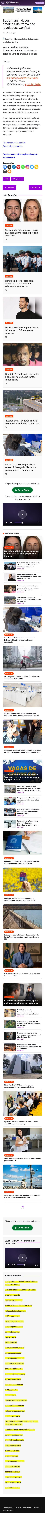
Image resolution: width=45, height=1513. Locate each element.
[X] (9, 167)
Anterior (11, 188)
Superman (18, 179)
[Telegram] (32, 167)
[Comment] (5, 171)
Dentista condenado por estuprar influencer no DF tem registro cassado (22, 330)
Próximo (34, 188)
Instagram (18, 146)
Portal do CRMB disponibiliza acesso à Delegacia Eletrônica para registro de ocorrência (20, 467)
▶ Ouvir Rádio (22, 490)
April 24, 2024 (33, 84)
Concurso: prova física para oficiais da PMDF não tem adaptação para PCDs (19, 284)
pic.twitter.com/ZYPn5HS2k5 (22, 78)
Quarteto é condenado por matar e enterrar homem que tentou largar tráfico (22, 377)
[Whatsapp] (23, 167)
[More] (9, 171)
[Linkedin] (14, 167)
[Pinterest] (18, 167)
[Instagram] (27, 167)
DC (7, 179)
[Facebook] (5, 167)
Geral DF (12, 33)
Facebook (7, 146)
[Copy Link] (36, 167)
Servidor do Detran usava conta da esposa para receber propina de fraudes (21, 233)
